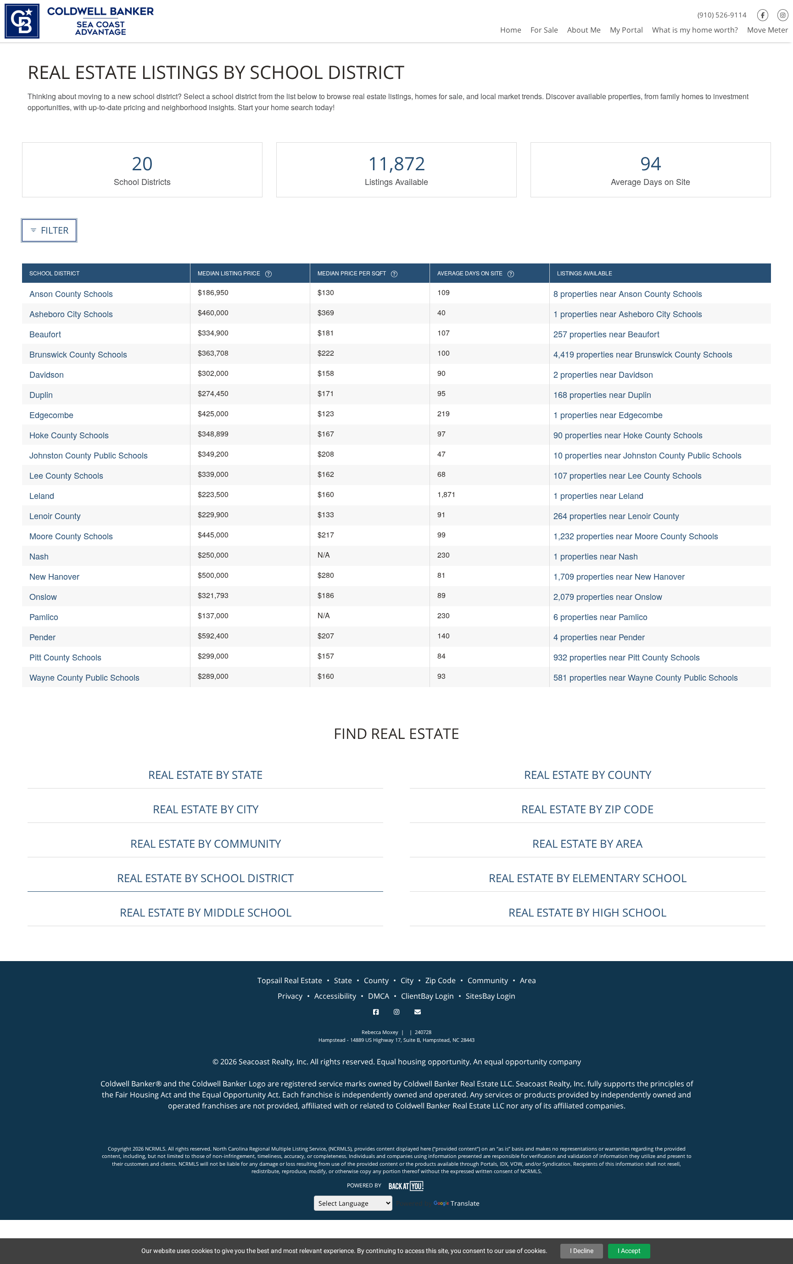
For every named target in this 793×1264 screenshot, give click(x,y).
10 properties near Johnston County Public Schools (647, 455)
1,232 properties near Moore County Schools (635, 536)
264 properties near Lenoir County (616, 515)
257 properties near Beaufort (606, 334)
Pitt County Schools (65, 657)
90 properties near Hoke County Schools (628, 435)
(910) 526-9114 (722, 14)
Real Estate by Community (205, 843)
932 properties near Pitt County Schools (626, 657)
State (343, 980)
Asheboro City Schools (71, 313)
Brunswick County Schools (78, 354)
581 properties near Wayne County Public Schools (645, 677)
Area (528, 980)
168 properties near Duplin (602, 394)
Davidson (46, 374)
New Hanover (54, 576)
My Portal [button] (626, 30)
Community (488, 980)
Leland (41, 495)
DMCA (378, 996)
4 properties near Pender (599, 637)
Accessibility (335, 996)
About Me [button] (584, 30)
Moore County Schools (71, 536)
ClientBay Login (427, 996)
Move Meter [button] (767, 30)
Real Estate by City (205, 809)
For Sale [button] (544, 30)
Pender (42, 637)
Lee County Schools (66, 475)
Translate (465, 1203)
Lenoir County (55, 515)
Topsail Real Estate (289, 980)
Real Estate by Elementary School (588, 877)
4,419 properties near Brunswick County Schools (642, 354)
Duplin (41, 394)
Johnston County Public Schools (88, 455)
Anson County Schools (71, 293)
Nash (39, 556)
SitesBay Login (490, 996)
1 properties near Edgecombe (608, 414)
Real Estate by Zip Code (587, 809)
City (407, 980)
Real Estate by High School (587, 912)
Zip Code (440, 980)
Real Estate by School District (205, 877)
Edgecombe (51, 414)
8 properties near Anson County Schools (627, 293)
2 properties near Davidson (603, 374)
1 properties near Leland (598, 495)
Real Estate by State (205, 774)
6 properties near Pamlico (600, 616)
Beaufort (45, 334)
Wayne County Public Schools (84, 677)
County (376, 980)
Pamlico (43, 616)
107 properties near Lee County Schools (627, 475)
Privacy (290, 996)
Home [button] (510, 30)
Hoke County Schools (69, 435)
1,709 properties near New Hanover (619, 576)
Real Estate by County (587, 774)
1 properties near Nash (595, 556)
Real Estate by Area (587, 843)
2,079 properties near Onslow (607, 596)
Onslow (43, 596)
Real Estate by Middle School (205, 912)
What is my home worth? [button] (695, 30)
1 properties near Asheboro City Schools (627, 313)
